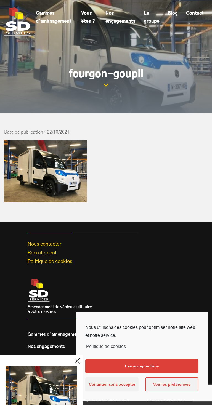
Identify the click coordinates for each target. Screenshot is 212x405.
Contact (195, 13)
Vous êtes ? (88, 17)
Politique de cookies (106, 346)
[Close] (77, 361)
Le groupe (152, 17)
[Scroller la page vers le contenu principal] (106, 85)
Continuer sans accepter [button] (112, 384)
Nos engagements (120, 17)
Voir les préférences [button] (171, 384)
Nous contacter (45, 244)
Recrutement (42, 253)
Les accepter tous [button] (142, 366)
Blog (173, 13)
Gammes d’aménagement (53, 17)
